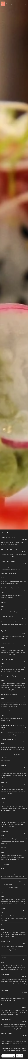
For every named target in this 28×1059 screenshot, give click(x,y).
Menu (25, 3)
